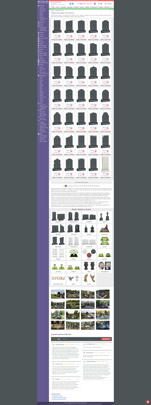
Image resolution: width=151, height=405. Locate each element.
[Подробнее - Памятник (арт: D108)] (93, 30)
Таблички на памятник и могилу (59, 397)
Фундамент (42, 129)
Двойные (41, 13)
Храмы (41, 87)
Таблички (42, 41)
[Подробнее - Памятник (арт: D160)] (105, 76)
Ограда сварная (43, 27)
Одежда (41, 95)
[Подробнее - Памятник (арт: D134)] (105, 53)
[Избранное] (101, 4)
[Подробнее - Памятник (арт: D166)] (69, 122)
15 (94, 185)
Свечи (41, 81)
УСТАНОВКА (63, 7)
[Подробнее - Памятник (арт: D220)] (93, 168)
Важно (41, 133)
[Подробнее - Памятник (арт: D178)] (105, 99)
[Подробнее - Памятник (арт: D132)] (57, 76)
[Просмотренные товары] (99, 4)
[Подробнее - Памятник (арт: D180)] (93, 122)
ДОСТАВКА (69, 7)
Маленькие (42, 11)
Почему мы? (42, 138)
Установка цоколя (43, 124)
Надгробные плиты (44, 62)
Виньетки (41, 77)
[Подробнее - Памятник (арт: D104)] (81, 30)
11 (86, 185)
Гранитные (42, 17)
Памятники (42, 5)
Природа (41, 91)
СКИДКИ (87, 7)
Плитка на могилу (44, 38)
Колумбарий (42, 60)
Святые (41, 84)
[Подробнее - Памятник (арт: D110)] (69, 53)
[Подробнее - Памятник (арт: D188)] (57, 168)
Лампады (42, 58)
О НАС (53, 7)
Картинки (41, 85)
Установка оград (43, 123)
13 (90, 185)
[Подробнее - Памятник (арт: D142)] (81, 76)
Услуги (41, 103)
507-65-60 (84, 4)
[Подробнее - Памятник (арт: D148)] (93, 76)
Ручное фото (42, 111)
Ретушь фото (42, 118)
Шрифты (41, 94)
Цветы (41, 89)
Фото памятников (43, 137)
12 (88, 185)
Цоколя (41, 23)
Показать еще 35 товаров (82, 182)
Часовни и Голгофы (43, 18)
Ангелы (41, 88)
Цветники (42, 32)
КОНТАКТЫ (106, 7)
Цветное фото (42, 113)
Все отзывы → (106, 339)
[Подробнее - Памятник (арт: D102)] (69, 30)
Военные (41, 98)
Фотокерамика (43, 45)
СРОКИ (57, 7)
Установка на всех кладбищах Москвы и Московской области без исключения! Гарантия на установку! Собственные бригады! (81, 8)
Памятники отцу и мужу (57, 395)
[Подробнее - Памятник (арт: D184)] (105, 122)
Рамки (41, 78)
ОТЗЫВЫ (101, 7)
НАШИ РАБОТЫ (93, 7)
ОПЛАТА (82, 7)
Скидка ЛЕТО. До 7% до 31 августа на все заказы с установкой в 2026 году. (81, 0)
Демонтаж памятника (44, 127)
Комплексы (42, 22)
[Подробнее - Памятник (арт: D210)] (105, 145)
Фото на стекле (43, 47)
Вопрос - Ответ (43, 139)
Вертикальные (42, 8)
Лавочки (41, 36)
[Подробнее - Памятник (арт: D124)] (57, 53)
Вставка (41, 49)
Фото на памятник (43, 114)
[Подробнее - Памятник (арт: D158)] (81, 99)
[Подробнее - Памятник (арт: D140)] (93, 53)
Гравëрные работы (43, 106)
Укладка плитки (43, 126)
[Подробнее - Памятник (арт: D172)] (93, 99)
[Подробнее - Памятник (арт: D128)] (105, 30)
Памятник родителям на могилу (59, 399)
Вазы (41, 40)
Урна (41, 70)
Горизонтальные (43, 10)
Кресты (41, 56)
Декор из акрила (43, 55)
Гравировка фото (43, 107)
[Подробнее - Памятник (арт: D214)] (69, 145)
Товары (41, 64)
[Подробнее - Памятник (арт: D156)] (69, 99)
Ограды (41, 25)
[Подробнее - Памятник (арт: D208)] (93, 145)
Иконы (41, 82)
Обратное (42, 101)
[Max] (70, 4)
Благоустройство (43, 131)
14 (92, 185)
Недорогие (42, 7)
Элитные (41, 15)
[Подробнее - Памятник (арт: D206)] (81, 122)
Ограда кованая (43, 29)
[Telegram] (73, 4)
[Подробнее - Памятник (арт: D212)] (81, 145)
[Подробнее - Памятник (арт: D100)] (57, 30)
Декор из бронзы (43, 53)
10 (84, 185)
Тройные (41, 14)
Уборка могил (42, 130)
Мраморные (42, 20)
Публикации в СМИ (43, 141)
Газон (41, 66)
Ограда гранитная (43, 30)
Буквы (41, 51)
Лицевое (41, 99)
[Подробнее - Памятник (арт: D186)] (69, 168)
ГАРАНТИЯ (76, 7)
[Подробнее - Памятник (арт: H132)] (105, 168)
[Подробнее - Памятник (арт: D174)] (57, 122)
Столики (41, 34)
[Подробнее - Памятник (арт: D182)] (57, 145)
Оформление (43, 75)
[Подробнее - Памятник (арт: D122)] (81, 53)
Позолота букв (42, 69)
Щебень (41, 43)
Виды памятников (43, 135)
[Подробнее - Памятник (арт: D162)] (57, 99)
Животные (42, 92)
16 (96, 185)
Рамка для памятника (44, 73)
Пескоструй (42, 67)
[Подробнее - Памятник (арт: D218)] (81, 168)
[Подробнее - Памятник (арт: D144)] (69, 76)
